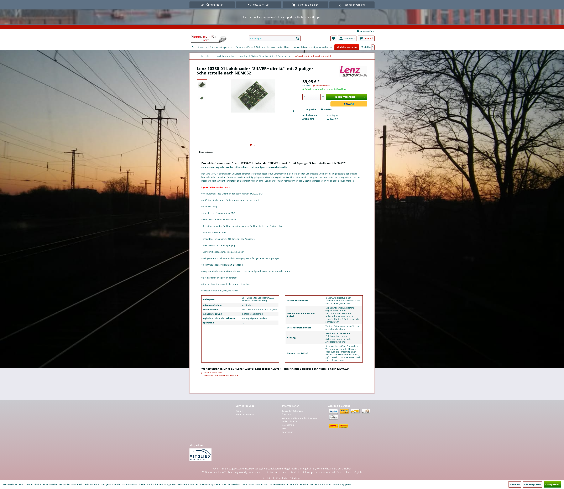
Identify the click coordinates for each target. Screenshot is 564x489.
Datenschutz (288, 424)
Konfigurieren (552, 484)
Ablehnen (515, 484)
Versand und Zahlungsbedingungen (300, 418)
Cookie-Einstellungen (292, 411)
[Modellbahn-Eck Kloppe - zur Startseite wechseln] (209, 39)
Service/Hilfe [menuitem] (365, 31)
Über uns (286, 414)
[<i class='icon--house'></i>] (192, 47)
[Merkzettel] (333, 38)
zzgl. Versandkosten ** (321, 85)
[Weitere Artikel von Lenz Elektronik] (353, 71)
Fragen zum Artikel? (213, 372)
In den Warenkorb (345, 96)
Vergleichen (311, 109)
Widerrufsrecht (289, 421)
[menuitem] (275, 38)
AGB (284, 428)
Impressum (287, 432)
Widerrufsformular (245, 414)
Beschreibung (206, 152)
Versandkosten (272, 468)
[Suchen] (297, 38)
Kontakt (239, 411)
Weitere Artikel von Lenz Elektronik (220, 375)
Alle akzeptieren (532, 484)
